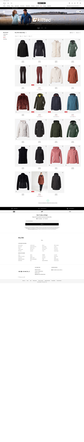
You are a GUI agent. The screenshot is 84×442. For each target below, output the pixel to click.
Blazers (43, 245)
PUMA (55, 257)
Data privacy (35, 280)
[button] (72, 32)
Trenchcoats (56, 249)
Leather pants (32, 245)
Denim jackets (44, 246)
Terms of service (40, 280)
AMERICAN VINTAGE (21, 259)
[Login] (72, 3)
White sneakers (56, 245)
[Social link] (19, 271)
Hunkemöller (20, 257)
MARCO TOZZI (32, 257)
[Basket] (80, 3)
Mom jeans (31, 249)
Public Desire (56, 256)
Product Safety (59, 280)
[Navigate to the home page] (23, 268)
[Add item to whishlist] (29, 39)
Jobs (30, 280)
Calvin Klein (43, 257)
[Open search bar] (67, 5)
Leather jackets (20, 249)
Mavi (31, 260)
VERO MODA (20, 260)
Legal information (47, 280)
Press (27, 280)
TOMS (43, 259)
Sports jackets (20, 245)
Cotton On (43, 256)
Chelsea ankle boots (33, 246)
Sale (20, 36)
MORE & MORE (56, 259)
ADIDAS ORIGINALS (45, 260)
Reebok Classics (56, 260)
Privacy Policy (28, 228)
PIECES (31, 256)
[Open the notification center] (74, 3)
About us (24, 280)
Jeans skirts (44, 249)
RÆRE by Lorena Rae (21, 256)
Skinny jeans (20, 246)
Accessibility (53, 280)
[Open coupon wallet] (69, 3)
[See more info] (23, 63)
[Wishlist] (77, 3)
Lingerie (55, 246)
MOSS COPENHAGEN (33, 259)
